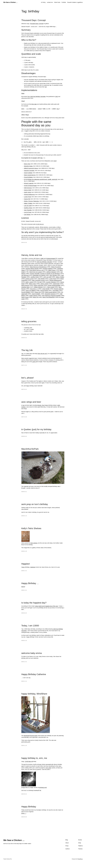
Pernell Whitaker (28, 177)
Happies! (25, 564)
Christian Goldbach (47, 268)
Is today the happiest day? (33, 603)
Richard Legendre (29, 183)
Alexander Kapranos (50, 294)
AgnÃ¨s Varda (29, 282)
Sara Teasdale (28, 210)
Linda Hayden (46, 288)
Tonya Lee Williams (30, 290)
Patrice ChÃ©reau (38, 285)
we (23, 405)
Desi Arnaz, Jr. (34, 288)
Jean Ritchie (41, 278)
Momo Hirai (27, 164)
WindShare (27, 735)
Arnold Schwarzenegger (30, 185)
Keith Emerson (28, 187)
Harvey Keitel (27, 190)
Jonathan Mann (25, 287)
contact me (50, 2)
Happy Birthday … (30, 583)
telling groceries (28, 321)
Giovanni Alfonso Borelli (31, 268)
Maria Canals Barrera (51, 292)
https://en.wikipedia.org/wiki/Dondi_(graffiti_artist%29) (43, 179)
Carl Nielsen (27, 214)
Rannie (39, 405)
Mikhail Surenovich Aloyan (31, 168)
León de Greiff (28, 205)
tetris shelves (33, 543)
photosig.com (42, 787)
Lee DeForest (25, 275)
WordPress (80, 858)
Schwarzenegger (50, 258)
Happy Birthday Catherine (33, 674)
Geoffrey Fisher (28, 208)
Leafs (33, 361)
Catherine (32, 567)
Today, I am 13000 (30, 625)
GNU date (34, 104)
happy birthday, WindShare (34, 694)
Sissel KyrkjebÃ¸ (36, 294)
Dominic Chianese (51, 282)
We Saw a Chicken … (10, 2)
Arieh (58, 405)
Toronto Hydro (33, 735)
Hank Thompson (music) (38, 280)
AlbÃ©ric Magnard (51, 272)
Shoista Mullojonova (29, 194)
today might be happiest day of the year (46, 606)
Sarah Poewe (25, 297)
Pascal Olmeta (44, 290)
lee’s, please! (27, 378)
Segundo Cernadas (29, 170)
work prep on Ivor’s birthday (34, 504)
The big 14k (27, 350)
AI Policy (43, 2)
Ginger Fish (38, 292)
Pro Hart (39, 282)
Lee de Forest (27, 212)
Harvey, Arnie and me (31, 255)
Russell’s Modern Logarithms (75, 2)
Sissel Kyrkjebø (28, 172)
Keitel (42, 258)
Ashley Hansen (33, 295)
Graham (23, 407)
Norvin (23, 586)
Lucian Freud (27, 196)
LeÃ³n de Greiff (47, 277)
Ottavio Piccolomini (56, 267)
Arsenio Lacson (29, 278)
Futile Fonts (57, 2)
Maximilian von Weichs (39, 275)
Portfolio (64, 2)
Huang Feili (27, 199)
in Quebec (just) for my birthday (36, 429)
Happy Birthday (28, 806)
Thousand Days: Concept (33, 20)
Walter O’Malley (28, 203)
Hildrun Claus (32, 283)
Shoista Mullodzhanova (55, 280)
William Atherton (38, 287)
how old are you (42, 353)
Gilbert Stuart (51, 270)
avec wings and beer (31, 402)
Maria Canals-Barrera (29, 175)
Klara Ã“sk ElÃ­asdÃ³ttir (49, 297)
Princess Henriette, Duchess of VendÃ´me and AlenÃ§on (45, 273)
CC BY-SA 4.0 (40, 224)
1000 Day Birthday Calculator (44, 262)
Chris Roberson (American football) (51, 295)
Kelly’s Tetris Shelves (31, 528)
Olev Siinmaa (53, 275)
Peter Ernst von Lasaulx (35, 272)
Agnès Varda (27, 192)
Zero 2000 (48, 767)
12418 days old (29, 761)
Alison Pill (35, 297)
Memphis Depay (28, 166)
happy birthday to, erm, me (34, 758)
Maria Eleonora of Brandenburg (38, 267)
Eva (43, 405)
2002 (56, 96)
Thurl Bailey (55, 290)
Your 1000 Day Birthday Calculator (36, 96)
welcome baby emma (31, 653)
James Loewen (44, 283)
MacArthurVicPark (30, 449)
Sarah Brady (56, 283)
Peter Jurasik (50, 287)
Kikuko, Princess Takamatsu (31, 201)
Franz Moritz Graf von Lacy (36, 270)
